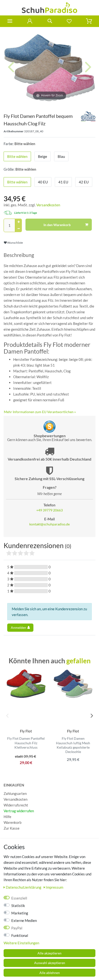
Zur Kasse (11, 828)
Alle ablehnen (49, 973)
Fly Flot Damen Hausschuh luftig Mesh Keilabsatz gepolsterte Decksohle (73, 745)
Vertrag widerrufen (19, 811)
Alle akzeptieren (49, 953)
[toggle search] (49, 21)
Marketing (19, 913)
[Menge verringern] (18, 228)
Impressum (54, 887)
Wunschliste (15, 242)
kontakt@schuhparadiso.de (49, 524)
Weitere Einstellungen (21, 943)
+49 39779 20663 (49, 510)
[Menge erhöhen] (18, 222)
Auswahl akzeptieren (49, 963)
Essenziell (19, 898)
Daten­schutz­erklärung (24, 887)
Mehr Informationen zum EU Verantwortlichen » (40, 412)
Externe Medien (24, 920)
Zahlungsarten (15, 793)
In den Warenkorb (57, 225)
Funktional (19, 935)
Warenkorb (12, 822)
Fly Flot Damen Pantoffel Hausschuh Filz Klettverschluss (26, 742)
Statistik (18, 905)
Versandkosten (48, 205)
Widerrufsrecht (16, 805)
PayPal (16, 928)
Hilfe (7, 816)
